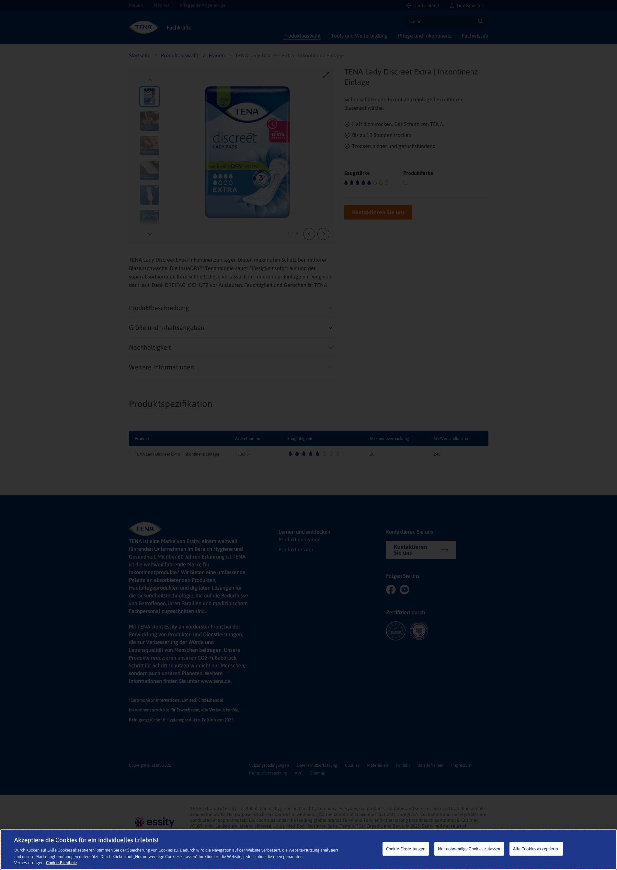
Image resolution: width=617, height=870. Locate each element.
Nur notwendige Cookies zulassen (469, 848)
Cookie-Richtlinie (61, 862)
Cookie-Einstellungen (406, 848)
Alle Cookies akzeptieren (536, 848)
